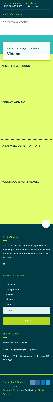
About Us (10, 284)
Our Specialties (13, 289)
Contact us (11, 304)
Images (9, 294)
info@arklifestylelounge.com (23, 349)
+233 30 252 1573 (20, 342)
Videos (9, 299)
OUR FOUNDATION (13, 14)
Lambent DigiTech (24, 390)
